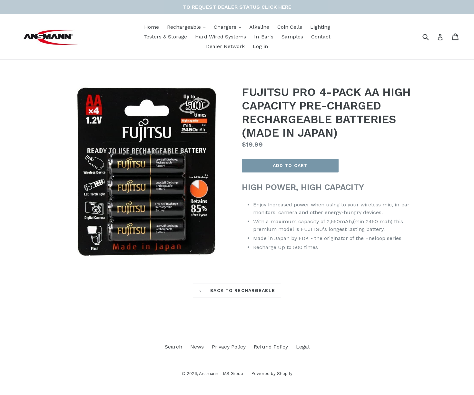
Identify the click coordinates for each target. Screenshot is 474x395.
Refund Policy (271, 347)
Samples (292, 37)
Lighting (320, 27)
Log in (260, 46)
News (197, 347)
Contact (321, 37)
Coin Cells (289, 27)
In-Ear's (263, 37)
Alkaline (259, 27)
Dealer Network (225, 46)
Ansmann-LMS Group (221, 373)
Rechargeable (184, 27)
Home (151, 27)
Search (173, 347)
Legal (303, 347)
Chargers (226, 27)
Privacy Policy (229, 347)
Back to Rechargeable (242, 290)
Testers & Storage (165, 37)
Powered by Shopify (271, 373)
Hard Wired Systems (220, 37)
